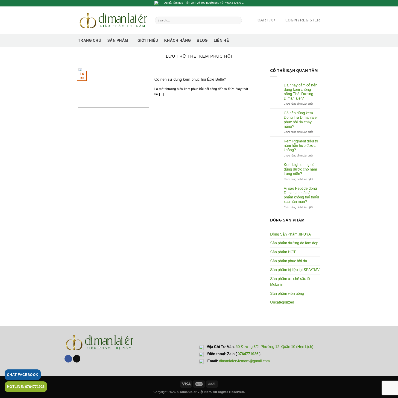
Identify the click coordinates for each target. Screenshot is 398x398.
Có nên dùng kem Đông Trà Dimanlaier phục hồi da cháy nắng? (301, 119)
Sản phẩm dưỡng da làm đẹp (294, 243)
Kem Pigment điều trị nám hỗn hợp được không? (301, 145)
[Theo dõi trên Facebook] (68, 359)
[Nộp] (237, 20)
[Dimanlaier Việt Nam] (113, 20)
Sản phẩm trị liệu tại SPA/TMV (295, 270)
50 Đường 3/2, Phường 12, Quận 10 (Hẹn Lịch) (274, 347)
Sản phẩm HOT (283, 252)
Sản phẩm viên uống (287, 293)
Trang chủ (89, 40)
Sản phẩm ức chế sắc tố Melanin (290, 282)
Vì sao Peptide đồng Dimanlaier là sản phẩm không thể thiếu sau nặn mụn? (301, 195)
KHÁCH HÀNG (177, 40)
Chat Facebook (22, 375)
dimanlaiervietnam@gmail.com (244, 361)
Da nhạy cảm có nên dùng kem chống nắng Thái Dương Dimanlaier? (300, 91)
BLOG (202, 40)
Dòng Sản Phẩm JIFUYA (290, 234)
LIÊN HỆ (221, 40)
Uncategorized (282, 302)
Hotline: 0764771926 (26, 387)
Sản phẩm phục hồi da (288, 261)
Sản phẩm (117, 40)
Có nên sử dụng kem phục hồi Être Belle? (190, 79)
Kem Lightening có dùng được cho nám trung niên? (300, 169)
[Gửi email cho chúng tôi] (77, 359)
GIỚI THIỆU (148, 40)
